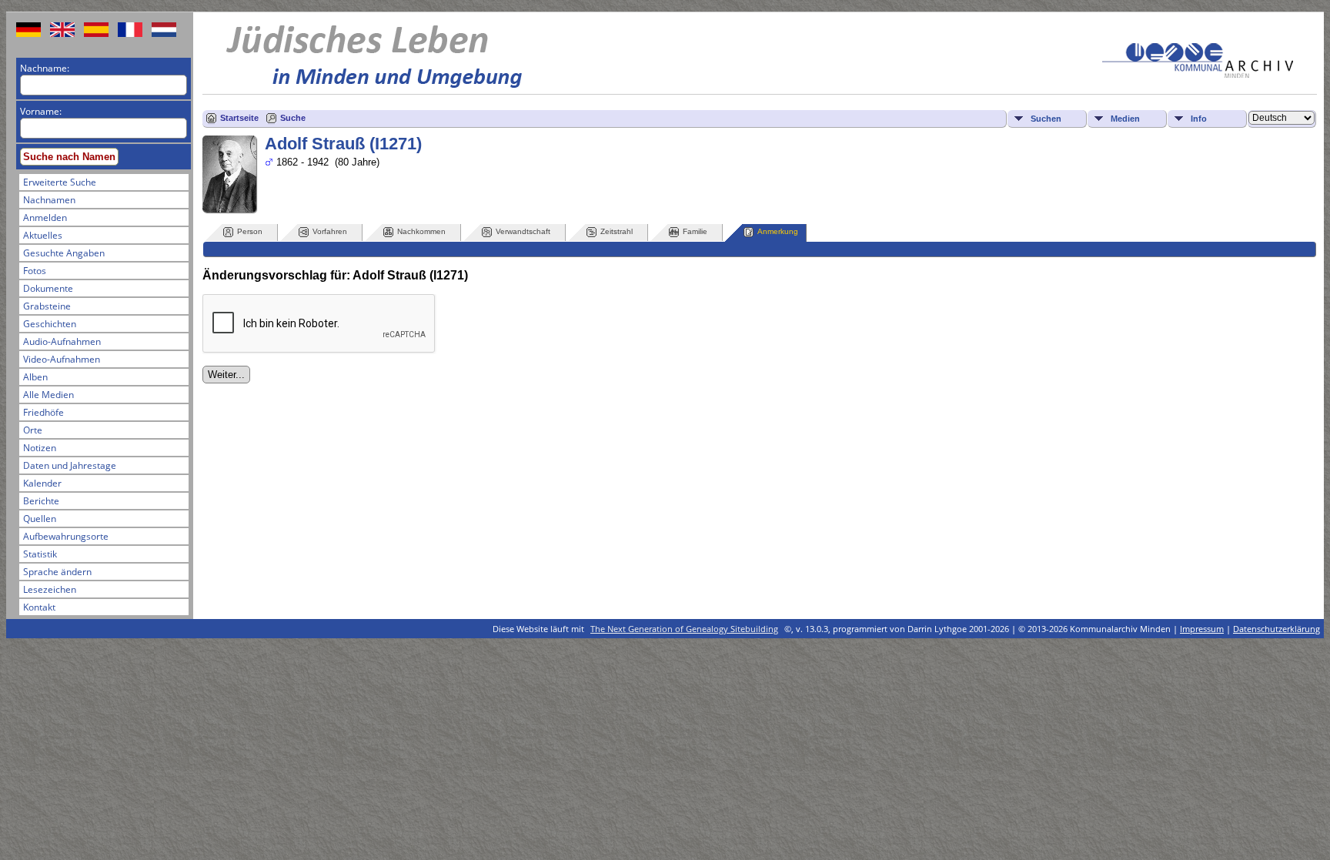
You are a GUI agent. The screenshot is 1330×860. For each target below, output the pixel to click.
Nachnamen (49, 199)
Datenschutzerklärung (1276, 628)
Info (1199, 118)
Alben (35, 376)
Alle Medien (48, 394)
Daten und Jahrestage (69, 465)
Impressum (1202, 628)
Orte (32, 430)
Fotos (34, 270)
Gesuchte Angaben (64, 252)
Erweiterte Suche (59, 182)
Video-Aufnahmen (61, 359)
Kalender (42, 483)
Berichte (41, 500)
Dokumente (48, 288)
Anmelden (45, 217)
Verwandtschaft (523, 231)
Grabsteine (47, 306)
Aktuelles (42, 235)
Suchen (1046, 118)
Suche (293, 117)
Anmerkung (777, 231)
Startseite (239, 117)
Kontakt (39, 607)
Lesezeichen (49, 589)
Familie (695, 231)
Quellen (39, 518)
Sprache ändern (57, 571)
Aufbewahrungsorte (66, 536)
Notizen (39, 447)
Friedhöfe (43, 412)
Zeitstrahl (616, 231)
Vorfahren (329, 231)
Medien (1125, 118)
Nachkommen (421, 231)
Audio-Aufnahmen (62, 341)
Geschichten (49, 323)
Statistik (40, 554)
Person (249, 231)
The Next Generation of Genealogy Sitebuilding (684, 628)
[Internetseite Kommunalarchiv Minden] (1197, 74)
